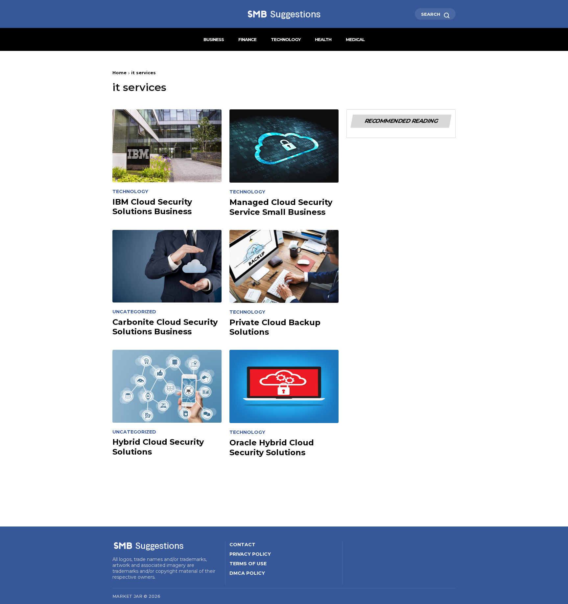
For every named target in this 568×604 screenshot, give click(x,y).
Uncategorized (134, 312)
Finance (247, 39)
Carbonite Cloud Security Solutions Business (165, 326)
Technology (285, 39)
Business (213, 39)
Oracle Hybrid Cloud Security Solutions (271, 447)
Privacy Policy (250, 554)
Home (119, 72)
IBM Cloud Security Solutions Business (152, 206)
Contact (242, 545)
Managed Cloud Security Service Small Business (280, 206)
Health (323, 39)
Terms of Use (248, 564)
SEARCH (431, 14)
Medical (355, 39)
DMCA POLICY (247, 573)
